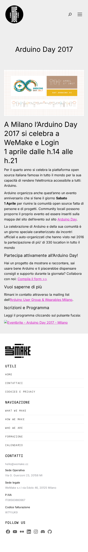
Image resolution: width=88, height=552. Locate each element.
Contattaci (14, 383)
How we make (15, 419)
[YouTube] (15, 532)
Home (8, 374)
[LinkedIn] (29, 532)
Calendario (14, 445)
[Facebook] (8, 532)
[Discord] (43, 532)
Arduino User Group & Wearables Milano (41, 300)
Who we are (14, 428)
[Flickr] (22, 532)
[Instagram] (36, 532)
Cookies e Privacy (20, 391)
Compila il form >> (32, 279)
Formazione (14, 436)
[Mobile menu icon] (80, 14)
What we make (15, 410)
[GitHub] (50, 532)
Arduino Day (67, 219)
